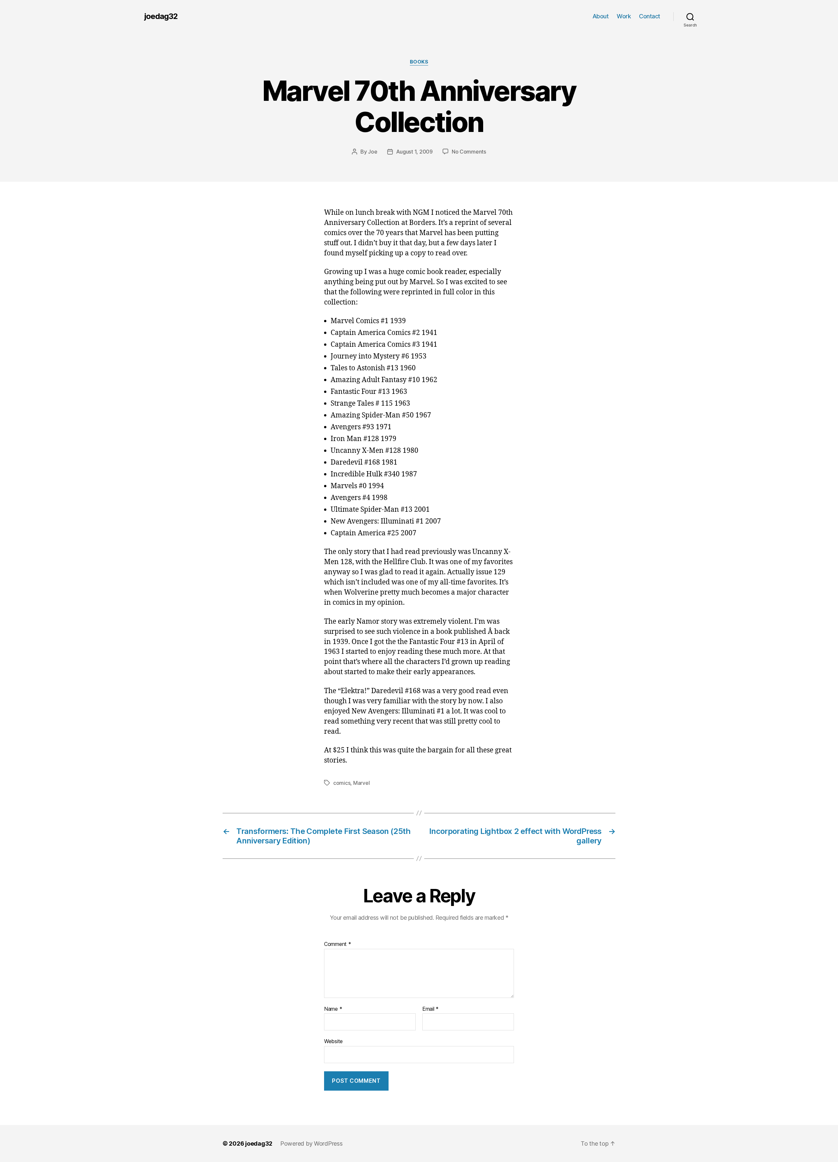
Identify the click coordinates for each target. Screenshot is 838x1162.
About (600, 16)
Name (333, 1009)
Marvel (361, 783)
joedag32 (161, 16)
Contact (649, 16)
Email (430, 1009)
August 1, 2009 (414, 151)
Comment (337, 944)
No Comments (469, 151)
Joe (372, 151)
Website (333, 1041)
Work (624, 16)
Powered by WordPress (311, 1143)
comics (341, 783)
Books (419, 62)
